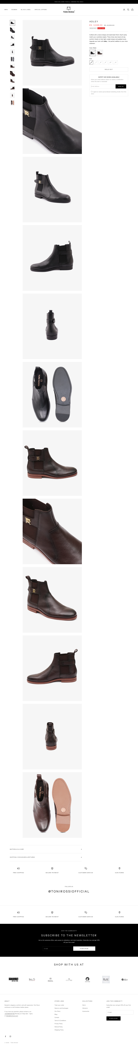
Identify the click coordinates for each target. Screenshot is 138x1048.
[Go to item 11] (12, 95)
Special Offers (41, 9)
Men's (84, 1005)
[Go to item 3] (12, 37)
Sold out (109, 69)
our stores (119, 872)
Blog (56, 1014)
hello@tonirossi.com (12, 1016)
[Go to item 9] (12, 81)
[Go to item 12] (12, 103)
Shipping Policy (59, 1030)
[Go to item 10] (12, 88)
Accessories (85, 1011)
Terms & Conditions (60, 1020)
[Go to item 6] (12, 59)
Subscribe (84, 948)
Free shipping (18, 916)
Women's (85, 1008)
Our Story (57, 1011)
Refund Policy (59, 1027)
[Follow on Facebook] (5, 1036)
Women (14, 9)
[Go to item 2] (12, 30)
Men (6, 9)
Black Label (26, 9)
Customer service (85, 916)
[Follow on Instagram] (10, 1036)
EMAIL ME (121, 86)
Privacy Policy (59, 1024)
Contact (57, 1017)
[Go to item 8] (12, 74)
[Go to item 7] (12, 66)
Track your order (59, 1005)
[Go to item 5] (12, 52)
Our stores (119, 916)
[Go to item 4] (12, 45)
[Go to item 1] (12, 23)
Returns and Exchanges (61, 1008)
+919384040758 (10, 1014)
